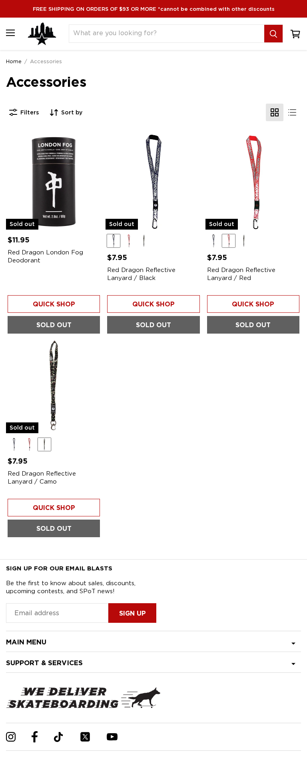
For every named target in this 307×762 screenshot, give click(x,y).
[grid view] (274, 112)
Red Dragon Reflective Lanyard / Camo (42, 477)
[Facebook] (35, 736)
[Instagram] (11, 737)
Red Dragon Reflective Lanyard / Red (241, 274)
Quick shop (54, 304)
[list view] (292, 112)
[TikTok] (59, 737)
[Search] (273, 33)
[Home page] (42, 34)
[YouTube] (112, 736)
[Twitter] (85, 736)
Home (14, 61)
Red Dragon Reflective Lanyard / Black (141, 274)
